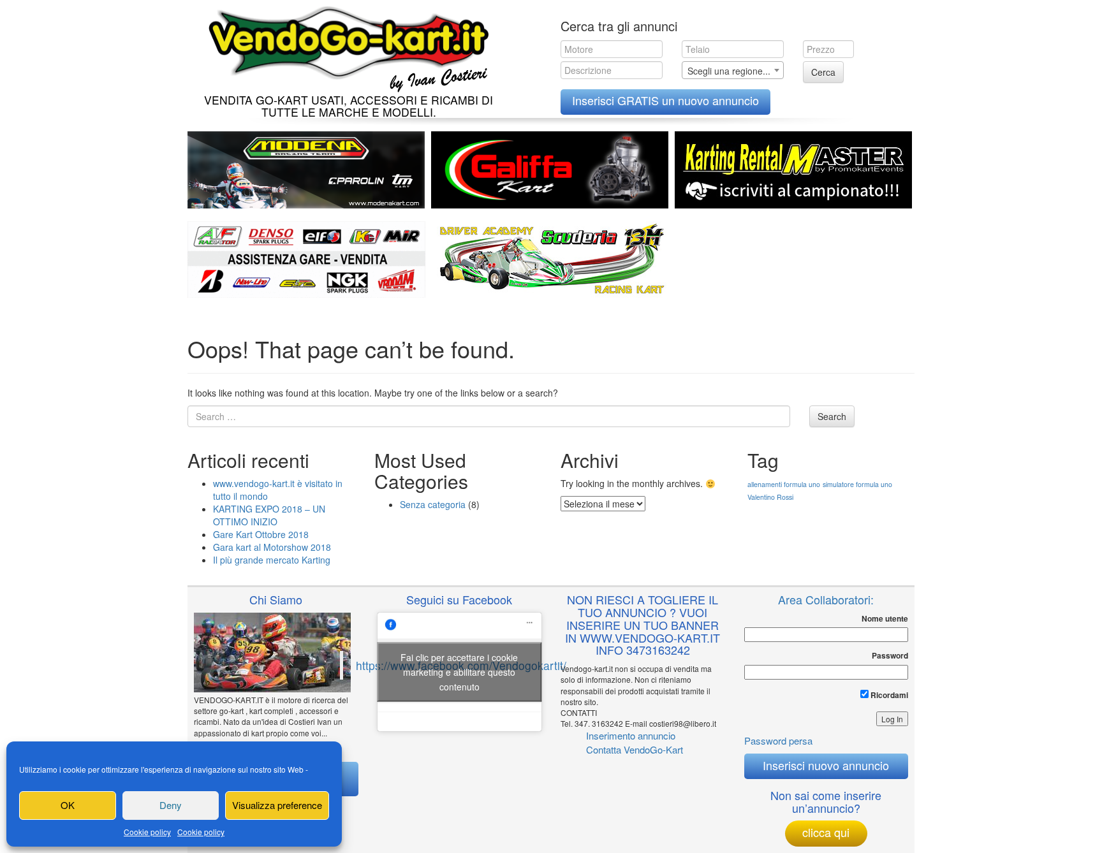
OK (68, 805)
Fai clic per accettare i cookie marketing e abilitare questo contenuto (459, 671)
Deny (170, 805)
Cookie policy (147, 831)
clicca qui (825, 832)
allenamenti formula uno (783, 484)
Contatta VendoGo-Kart (634, 749)
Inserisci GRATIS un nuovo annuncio (665, 100)
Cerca (823, 72)
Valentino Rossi (770, 497)
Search (832, 416)
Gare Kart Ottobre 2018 (261, 534)
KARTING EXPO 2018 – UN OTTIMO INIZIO (269, 515)
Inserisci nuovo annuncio (826, 765)
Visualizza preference (277, 805)
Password (890, 655)
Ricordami (888, 695)
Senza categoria (433, 504)
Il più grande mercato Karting (271, 559)
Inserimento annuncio (630, 735)
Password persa (778, 740)
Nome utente (885, 618)
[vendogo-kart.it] (345, 46)
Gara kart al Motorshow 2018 (272, 547)
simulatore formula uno (857, 484)
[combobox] (733, 70)
